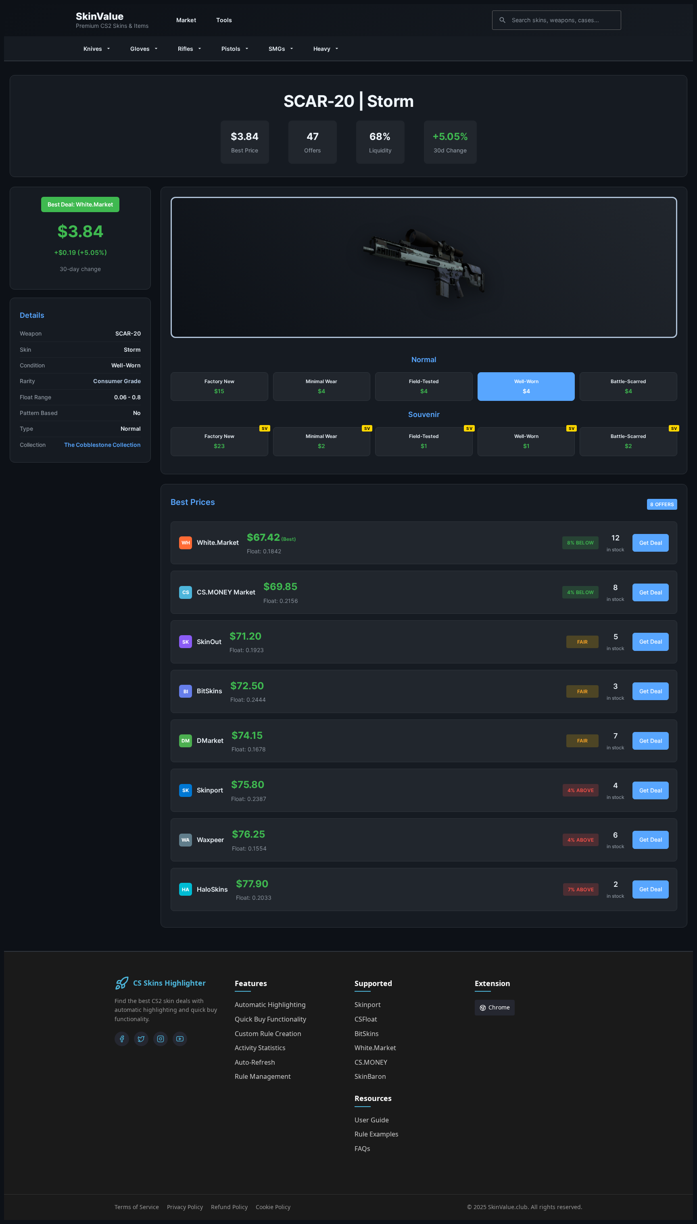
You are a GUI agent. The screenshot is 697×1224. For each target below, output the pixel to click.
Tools (224, 20)
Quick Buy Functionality (270, 1019)
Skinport (368, 1004)
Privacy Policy (185, 1207)
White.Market (375, 1047)
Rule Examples (377, 1134)
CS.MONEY (371, 1062)
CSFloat (366, 1019)
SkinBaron (370, 1076)
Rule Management (263, 1076)
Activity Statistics (260, 1047)
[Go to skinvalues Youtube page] (180, 1039)
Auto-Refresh (255, 1062)
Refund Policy (229, 1207)
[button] (219, 386)
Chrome (499, 1007)
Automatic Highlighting (270, 1004)
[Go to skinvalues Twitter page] (141, 1039)
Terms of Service (137, 1207)
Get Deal (650, 542)
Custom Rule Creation (268, 1033)
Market (186, 20)
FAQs (362, 1148)
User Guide (372, 1120)
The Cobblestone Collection (102, 444)
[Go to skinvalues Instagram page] (160, 1039)
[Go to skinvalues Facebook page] (122, 1039)
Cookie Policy (273, 1207)
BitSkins (367, 1033)
